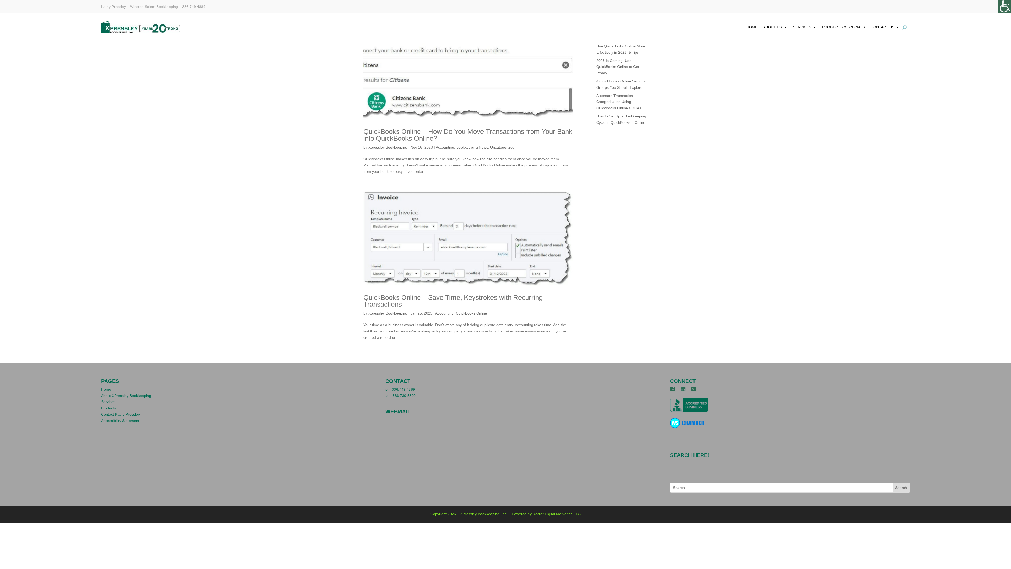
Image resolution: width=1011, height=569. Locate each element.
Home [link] (751, 27)
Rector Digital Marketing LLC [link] (557, 514)
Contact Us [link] (882, 27)
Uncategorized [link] (502, 147)
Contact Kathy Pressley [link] (120, 414)
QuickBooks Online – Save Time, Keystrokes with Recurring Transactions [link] (453, 300)
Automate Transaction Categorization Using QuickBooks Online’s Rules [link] (618, 102)
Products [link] (108, 408)
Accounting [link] (445, 147)
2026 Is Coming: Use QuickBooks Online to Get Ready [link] (617, 66)
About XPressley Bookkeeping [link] (126, 396)
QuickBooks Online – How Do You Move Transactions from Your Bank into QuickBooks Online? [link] (467, 134)
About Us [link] (772, 27)
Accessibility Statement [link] (120, 421)
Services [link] (802, 27)
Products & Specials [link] (843, 27)
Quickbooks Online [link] (471, 313)
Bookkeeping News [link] (472, 147)
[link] (1004, 6)
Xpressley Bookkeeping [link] (387, 147)
